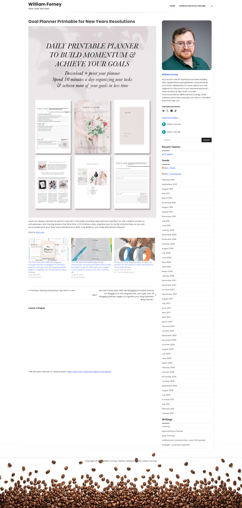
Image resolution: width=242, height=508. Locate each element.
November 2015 (169, 202)
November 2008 (169, 239)
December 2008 (169, 234)
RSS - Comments (172, 173)
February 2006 (168, 367)
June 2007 (166, 308)
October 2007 (168, 289)
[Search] (212, 6)
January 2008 (168, 276)
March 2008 (167, 271)
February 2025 (168, 180)
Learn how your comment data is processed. (89, 371)
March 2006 (167, 363)
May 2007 (166, 312)
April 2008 (166, 266)
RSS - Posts (169, 167)
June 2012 (166, 225)
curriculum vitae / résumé (192, 6)
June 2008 (166, 257)
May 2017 (166, 193)
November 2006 (169, 340)
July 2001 (166, 404)
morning (166, 426)
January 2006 (168, 372)
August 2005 (167, 390)
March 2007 (167, 322)
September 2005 (169, 386)
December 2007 (169, 280)
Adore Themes (149, 460)
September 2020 (169, 184)
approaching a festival (172, 431)
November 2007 (169, 285)
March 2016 (167, 198)
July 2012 (166, 221)
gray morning (168, 435)
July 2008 (166, 253)
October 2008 (168, 244)
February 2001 (168, 408)
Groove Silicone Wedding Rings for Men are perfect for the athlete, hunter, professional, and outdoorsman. (133, 264)
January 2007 (168, 331)
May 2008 (166, 262)
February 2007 (168, 326)
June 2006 (166, 358)
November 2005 (169, 376)
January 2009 (168, 230)
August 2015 (167, 207)
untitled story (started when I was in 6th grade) (183, 440)
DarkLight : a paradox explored (176, 445)
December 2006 (169, 335)
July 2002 (166, 395)
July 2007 (166, 303)
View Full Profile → (171, 117)
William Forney (45, 4)
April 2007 (166, 317)
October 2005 (168, 381)
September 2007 (169, 294)
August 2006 (167, 349)
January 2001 (168, 413)
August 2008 (167, 248)
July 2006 (166, 354)
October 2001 (168, 399)
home (172, 6)
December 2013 (169, 216)
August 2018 (167, 189)
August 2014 (167, 212)
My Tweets (167, 154)
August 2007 (167, 299)
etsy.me (40, 232)
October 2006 (168, 344)
